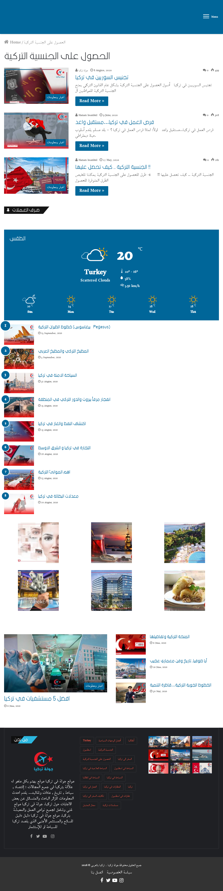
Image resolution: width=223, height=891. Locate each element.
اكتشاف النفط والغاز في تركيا (62, 423)
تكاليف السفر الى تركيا (93, 796)
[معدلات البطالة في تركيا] (19, 504)
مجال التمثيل (89, 805)
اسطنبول (87, 750)
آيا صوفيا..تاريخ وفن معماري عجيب (178, 661)
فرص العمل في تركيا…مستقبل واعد (114, 122)
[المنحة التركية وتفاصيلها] (131, 644)
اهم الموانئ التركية (54, 472)
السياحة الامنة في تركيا (57, 375)
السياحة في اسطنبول (123, 768)
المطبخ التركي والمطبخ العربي (63, 351)
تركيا (130, 787)
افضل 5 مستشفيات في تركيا (37, 699)
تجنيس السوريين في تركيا (102, 77)
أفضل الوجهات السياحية (110, 740)
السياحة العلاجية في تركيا (95, 768)
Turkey (87, 740)
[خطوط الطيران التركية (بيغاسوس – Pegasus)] (19, 334)
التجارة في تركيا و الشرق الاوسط (64, 448)
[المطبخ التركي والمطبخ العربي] (19, 359)
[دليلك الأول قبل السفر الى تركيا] (158, 741)
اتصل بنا (97, 872)
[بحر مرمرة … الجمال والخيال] (202, 755)
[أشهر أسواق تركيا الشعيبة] (180, 768)
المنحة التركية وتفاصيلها (170, 636)
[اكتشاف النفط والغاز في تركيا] (19, 431)
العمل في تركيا (90, 787)
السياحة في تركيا (114, 777)
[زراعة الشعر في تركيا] (158, 768)
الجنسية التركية (105, 750)
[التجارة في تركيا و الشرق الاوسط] (19, 455)
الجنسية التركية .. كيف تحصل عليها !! (112, 167)
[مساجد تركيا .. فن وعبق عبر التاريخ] (180, 741)
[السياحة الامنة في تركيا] (19, 383)
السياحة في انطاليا (91, 777)
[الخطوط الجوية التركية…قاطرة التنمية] (131, 693)
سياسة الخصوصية (119, 872)
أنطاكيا (131, 740)
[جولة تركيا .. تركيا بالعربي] (18, 18)
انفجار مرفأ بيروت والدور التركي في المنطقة (74, 399)
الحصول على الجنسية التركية (96, 759)
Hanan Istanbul (87, 115)
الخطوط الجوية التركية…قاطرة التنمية (180, 685)
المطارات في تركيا (112, 787)
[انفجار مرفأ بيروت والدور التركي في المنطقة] (19, 407)
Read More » (91, 101)
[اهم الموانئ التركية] (19, 480)
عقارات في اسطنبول (121, 796)
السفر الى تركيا (125, 759)
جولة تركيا (83, 70)
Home (15, 42)
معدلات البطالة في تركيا (58, 496)
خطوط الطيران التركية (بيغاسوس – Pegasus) (74, 327)
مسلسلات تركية (110, 805)
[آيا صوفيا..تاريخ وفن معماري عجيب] (131, 668)
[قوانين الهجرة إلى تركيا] (202, 768)
